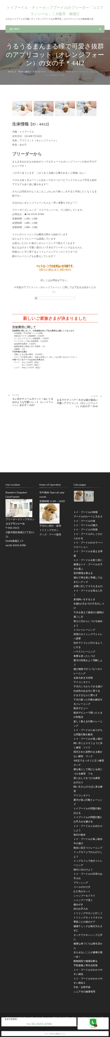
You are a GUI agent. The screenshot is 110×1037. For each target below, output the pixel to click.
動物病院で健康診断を (86, 961)
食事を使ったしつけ (84, 656)
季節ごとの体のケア (84, 921)
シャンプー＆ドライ (84, 895)
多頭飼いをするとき (84, 599)
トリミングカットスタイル (88, 917)
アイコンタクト (82, 682)
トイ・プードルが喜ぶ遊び (88, 738)
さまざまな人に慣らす (86, 695)
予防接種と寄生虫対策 (86, 965)
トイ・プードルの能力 (86, 525)
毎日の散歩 (80, 834)
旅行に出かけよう (83, 869)
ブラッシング (81, 882)
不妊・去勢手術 (82, 987)
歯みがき (78, 904)
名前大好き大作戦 (83, 677)
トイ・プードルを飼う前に (88, 560)
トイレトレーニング (84, 629)
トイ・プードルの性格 (86, 529)
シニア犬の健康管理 (84, 991)
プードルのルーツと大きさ (88, 516)
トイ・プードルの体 (84, 521)
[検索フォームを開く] (100, 29)
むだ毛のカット (82, 891)
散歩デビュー (81, 708)
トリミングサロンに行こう (88, 913)
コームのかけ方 (82, 887)
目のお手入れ (81, 908)
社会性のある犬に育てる (87, 690)
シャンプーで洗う (83, 900)
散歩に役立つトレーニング (88, 847)
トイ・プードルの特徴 (86, 512)
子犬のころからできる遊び (88, 686)
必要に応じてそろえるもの (88, 586)
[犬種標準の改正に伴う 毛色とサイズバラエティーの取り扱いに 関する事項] (55, 303)
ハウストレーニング (84, 651)
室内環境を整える (83, 573)
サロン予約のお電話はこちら (55, 1034)
